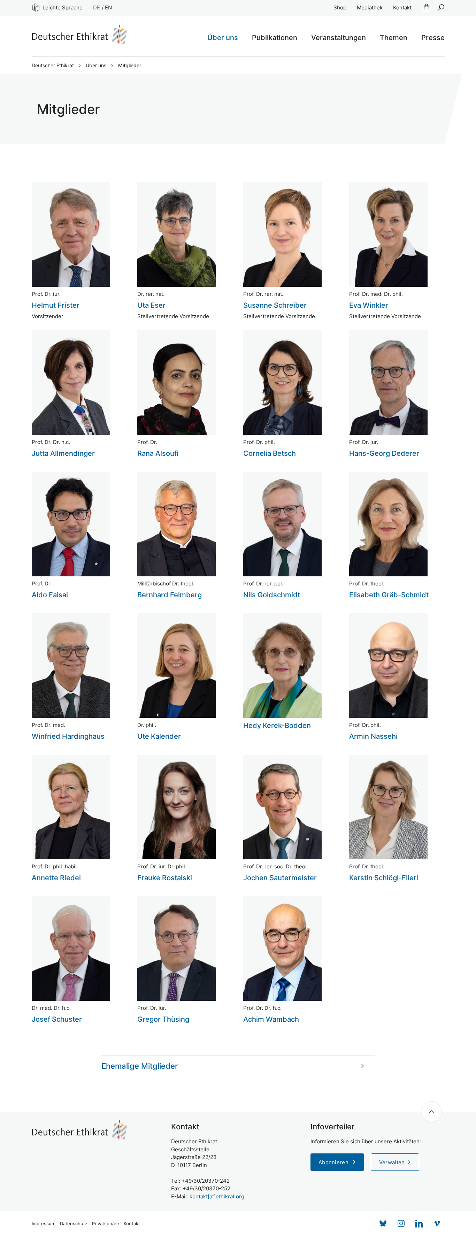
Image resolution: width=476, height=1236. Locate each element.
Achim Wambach (271, 1019)
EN (108, 7)
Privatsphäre (105, 1223)
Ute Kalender (159, 736)
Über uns (96, 65)
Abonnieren (334, 1162)
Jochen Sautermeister (280, 878)
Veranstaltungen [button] (338, 37)
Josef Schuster (57, 1019)
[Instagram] (401, 1223)
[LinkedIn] (419, 1223)
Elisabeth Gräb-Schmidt (389, 595)
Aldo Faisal (50, 595)
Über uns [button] (222, 37)
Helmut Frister (55, 305)
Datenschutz (73, 1223)
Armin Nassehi (373, 736)
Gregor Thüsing (163, 1019)
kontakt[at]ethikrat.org (217, 1196)
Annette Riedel (56, 878)
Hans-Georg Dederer (384, 453)
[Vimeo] (437, 1223)
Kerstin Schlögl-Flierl (383, 878)
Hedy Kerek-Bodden (277, 725)
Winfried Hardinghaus (68, 736)
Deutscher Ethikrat (53, 65)
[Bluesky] (383, 1223)
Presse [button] (433, 37)
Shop (339, 7)
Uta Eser (151, 305)
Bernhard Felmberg (169, 595)
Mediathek (370, 7)
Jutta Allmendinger (63, 453)
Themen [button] (393, 37)
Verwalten (392, 1162)
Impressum (43, 1223)
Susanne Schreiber (275, 305)
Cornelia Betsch (269, 453)
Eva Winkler (368, 305)
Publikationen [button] (274, 37)
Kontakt (402, 7)
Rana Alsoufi (157, 453)
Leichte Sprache (63, 7)
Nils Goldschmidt (271, 595)
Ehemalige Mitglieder (139, 1065)
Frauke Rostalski (164, 878)
